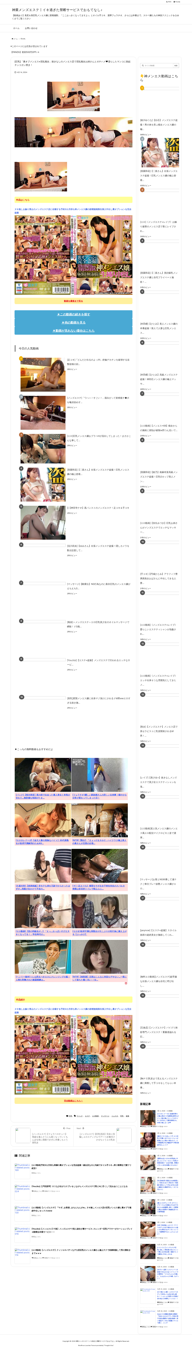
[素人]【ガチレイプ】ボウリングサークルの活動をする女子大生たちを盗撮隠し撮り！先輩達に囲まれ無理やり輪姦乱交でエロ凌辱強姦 (167, 1207)
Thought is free (108, 1345)
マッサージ (105, 1116)
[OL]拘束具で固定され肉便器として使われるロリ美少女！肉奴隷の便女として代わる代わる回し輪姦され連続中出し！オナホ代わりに (167, 1185)
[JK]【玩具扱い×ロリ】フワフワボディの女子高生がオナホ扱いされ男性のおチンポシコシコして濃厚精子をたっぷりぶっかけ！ (167, 1229)
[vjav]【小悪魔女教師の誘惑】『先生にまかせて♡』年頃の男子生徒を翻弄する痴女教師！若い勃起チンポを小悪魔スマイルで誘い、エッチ (167, 1318)
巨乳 (24, 39)
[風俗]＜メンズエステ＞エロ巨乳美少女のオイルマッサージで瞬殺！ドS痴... (98, 624)
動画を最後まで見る (73, 301)
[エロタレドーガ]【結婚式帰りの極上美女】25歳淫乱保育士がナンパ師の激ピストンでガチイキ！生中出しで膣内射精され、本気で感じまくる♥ (168, 1118)
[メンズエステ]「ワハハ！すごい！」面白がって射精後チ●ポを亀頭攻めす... (98, 400)
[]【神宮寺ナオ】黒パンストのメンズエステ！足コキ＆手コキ (98, 507)
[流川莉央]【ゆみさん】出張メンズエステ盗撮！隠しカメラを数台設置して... (98, 548)
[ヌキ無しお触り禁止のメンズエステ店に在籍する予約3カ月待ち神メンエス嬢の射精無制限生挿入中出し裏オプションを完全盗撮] (73, 255)
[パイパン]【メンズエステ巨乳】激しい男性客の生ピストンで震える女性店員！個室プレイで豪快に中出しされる (167, 1251)
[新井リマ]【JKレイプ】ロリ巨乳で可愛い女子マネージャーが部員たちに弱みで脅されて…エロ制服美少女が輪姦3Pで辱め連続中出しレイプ (168, 1140)
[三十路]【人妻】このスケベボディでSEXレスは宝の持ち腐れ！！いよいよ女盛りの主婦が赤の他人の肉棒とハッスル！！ (167, 1295)
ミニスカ (114, 1116)
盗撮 (127, 1116)
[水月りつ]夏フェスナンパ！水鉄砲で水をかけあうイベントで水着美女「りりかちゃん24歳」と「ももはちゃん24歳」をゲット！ (168, 1274)
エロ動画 (95, 1116)
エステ (87, 1116)
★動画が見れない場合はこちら (73, 330)
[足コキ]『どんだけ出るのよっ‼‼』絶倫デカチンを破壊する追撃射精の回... (98, 362)
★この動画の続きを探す (73, 314)
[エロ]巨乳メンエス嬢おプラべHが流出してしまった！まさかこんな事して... (99, 438)
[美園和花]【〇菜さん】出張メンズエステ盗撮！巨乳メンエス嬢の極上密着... (98, 472)
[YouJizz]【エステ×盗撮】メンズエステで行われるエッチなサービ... (98, 662)
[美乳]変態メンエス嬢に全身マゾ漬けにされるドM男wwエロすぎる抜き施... (98, 700)
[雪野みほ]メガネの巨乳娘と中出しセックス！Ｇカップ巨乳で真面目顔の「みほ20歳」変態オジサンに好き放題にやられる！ (168, 1161)
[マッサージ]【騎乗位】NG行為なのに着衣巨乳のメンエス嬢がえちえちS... (98, 586)
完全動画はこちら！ (73, 1100)
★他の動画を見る (74, 322)
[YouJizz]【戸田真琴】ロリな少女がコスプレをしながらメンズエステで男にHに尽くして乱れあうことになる (80, 1186)
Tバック (80, 1116)
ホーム (16, 39)
